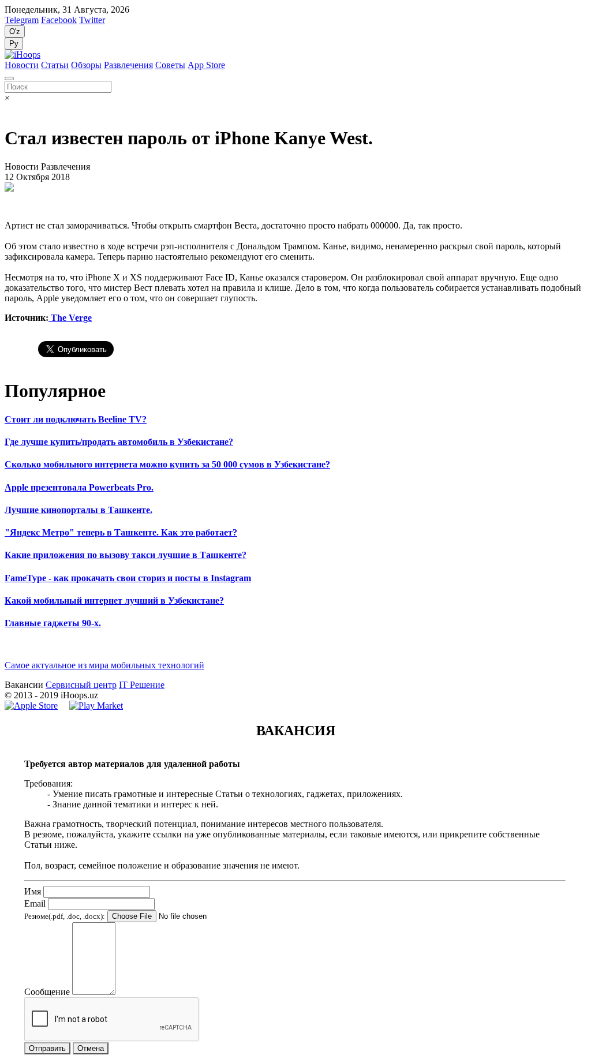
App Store (206, 65)
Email (35, 903)
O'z (14, 31)
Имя (32, 891)
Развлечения (128, 65)
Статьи (55, 65)
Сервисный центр (81, 685)
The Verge (70, 318)
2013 (23, 695)
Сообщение (47, 992)
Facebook (59, 20)
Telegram (22, 20)
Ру (13, 43)
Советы (170, 65)
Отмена (90, 1048)
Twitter (92, 20)
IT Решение (141, 685)
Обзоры (86, 65)
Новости (22, 65)
